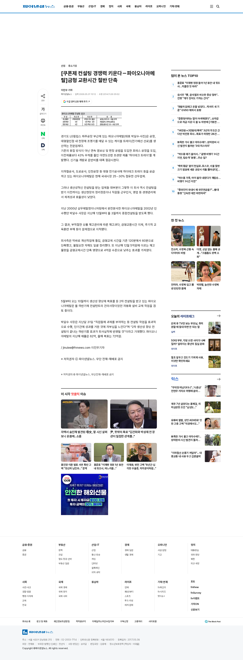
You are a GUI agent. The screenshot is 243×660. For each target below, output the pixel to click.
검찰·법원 (26, 591)
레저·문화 (129, 605)
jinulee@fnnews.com (76, 347)
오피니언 (161, 6)
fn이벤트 (195, 598)
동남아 (138, 6)
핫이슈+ (161, 596)
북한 (193, 559)
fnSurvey (196, 592)
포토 (193, 581)
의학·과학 (96, 572)
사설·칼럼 (162, 550)
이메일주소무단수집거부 (103, 621)
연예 (127, 587)
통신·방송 (96, 554)
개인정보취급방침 (62, 621)
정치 (111, 6)
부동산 (81, 6)
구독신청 (124, 621)
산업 (94, 550)
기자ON (195, 604)
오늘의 (182, 316)
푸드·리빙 (129, 600)
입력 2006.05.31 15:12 (85, 94)
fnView (195, 587)
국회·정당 (195, 554)
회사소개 (26, 621)
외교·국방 (195, 563)
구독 (43, 138)
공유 (43, 100)
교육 (24, 600)
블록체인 (96, 568)
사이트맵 (153, 621)
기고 (160, 554)
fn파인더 (162, 587)
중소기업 (72, 65)
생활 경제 (129, 554)
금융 (24, 550)
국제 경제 (63, 587)
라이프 (148, 6)
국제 (128, 6)
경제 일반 (129, 550)
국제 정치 (63, 591)
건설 (60, 554)
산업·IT (92, 6)
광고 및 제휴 (42, 621)
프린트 (42, 125)
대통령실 (195, 550)
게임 (94, 559)
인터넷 (95, 563)
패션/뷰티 (129, 591)
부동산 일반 (64, 563)
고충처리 (138, 621)
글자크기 (43, 114)
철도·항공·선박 (65, 559)
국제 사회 (63, 596)
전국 (24, 605)
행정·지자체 (27, 596)
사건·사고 (26, 587)
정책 (60, 550)
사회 (119, 6)
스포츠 (128, 596)
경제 (102, 6)
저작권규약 (81, 621)
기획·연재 (175, 6)
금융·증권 (69, 6)
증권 (24, 554)
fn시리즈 (162, 591)
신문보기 (195, 609)
